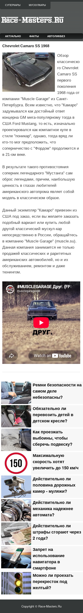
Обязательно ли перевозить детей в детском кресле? (53, 414)
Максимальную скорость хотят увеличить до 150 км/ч (55, 461)
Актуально (13, 36)
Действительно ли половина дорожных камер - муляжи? (54, 485)
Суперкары (13, 5)
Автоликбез (56, 36)
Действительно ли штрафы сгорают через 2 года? (57, 532)
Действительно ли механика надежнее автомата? (53, 508)
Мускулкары (37, 5)
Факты (34, 36)
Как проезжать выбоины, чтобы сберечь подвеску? (52, 438)
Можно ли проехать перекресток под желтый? (53, 581)
